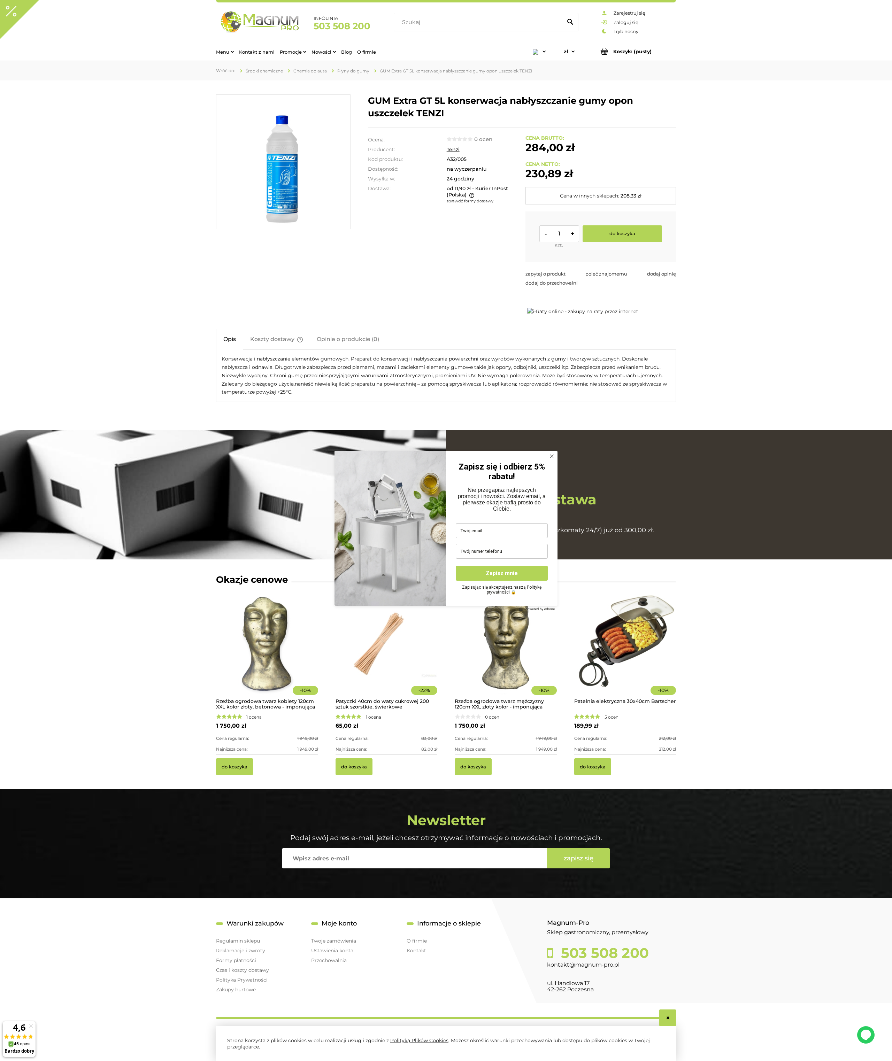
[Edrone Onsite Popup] (446, 530)
